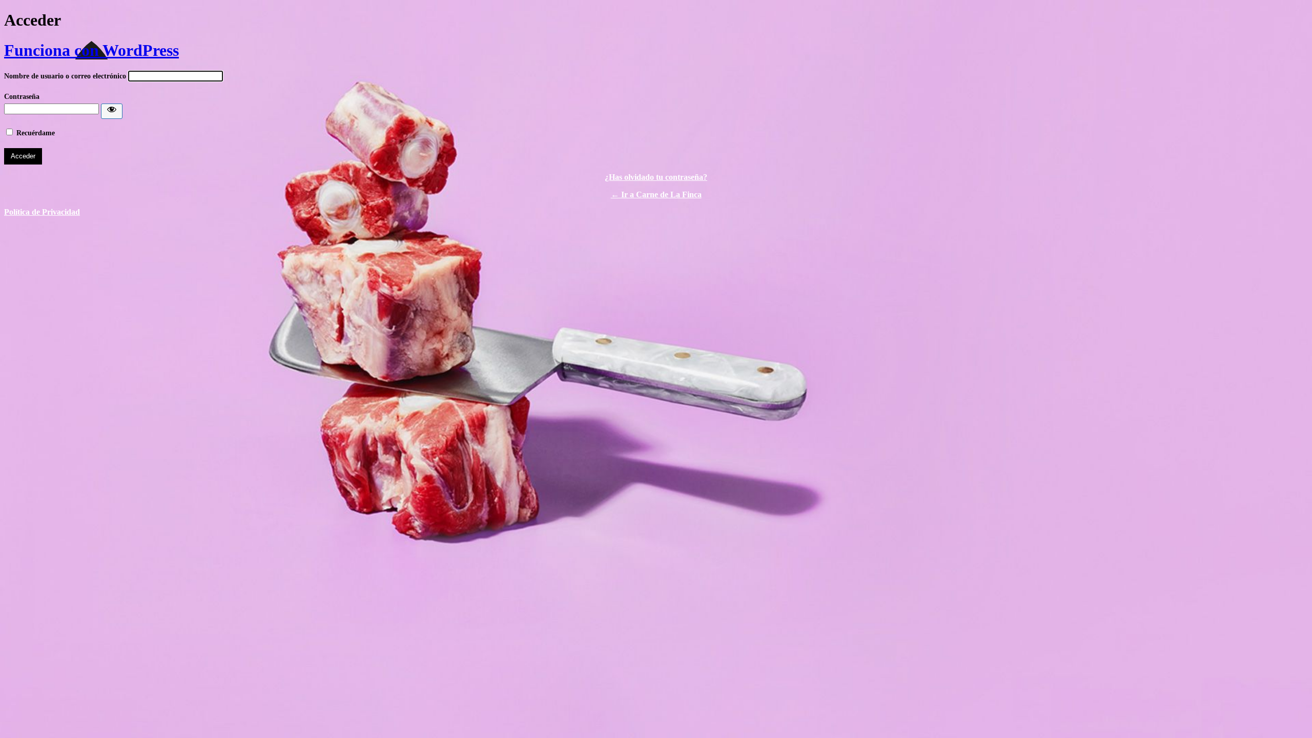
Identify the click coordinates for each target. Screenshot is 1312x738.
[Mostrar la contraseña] (111, 111)
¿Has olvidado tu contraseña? (656, 177)
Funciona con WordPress (91, 50)
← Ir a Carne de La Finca (656, 194)
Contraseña (21, 96)
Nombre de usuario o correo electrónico (65, 76)
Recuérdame (35, 133)
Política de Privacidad (42, 212)
